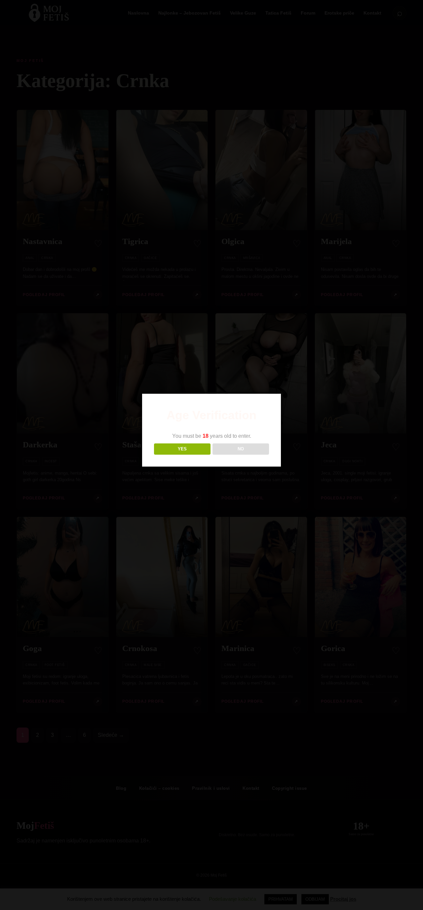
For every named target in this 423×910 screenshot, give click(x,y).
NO (241, 448)
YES (182, 448)
